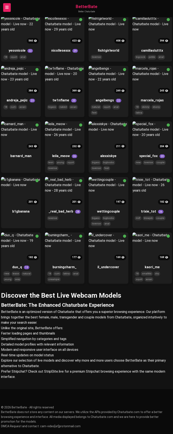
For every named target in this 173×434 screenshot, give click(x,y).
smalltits (146, 273)
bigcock (140, 57)
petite (152, 57)
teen (50, 162)
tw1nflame (64, 100)
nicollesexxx (64, 50)
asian (22, 107)
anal (23, 57)
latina (139, 112)
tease (16, 273)
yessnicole (20, 50)
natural (96, 107)
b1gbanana (21, 211)
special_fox (151, 156)
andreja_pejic (20, 100)
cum (13, 107)
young (60, 162)
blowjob (148, 218)
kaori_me (152, 267)
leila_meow (64, 156)
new (138, 162)
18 (5, 57)
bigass (52, 107)
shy (157, 273)
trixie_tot (151, 211)
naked (63, 107)
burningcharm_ (65, 267)
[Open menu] (7, 7)
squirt (14, 57)
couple (161, 162)
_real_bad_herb (64, 211)
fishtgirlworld (108, 50)
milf (138, 218)
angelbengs (108, 100)
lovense (96, 57)
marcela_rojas (152, 100)
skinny (145, 107)
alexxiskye (108, 156)
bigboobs (108, 162)
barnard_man (20, 156)
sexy (17, 279)
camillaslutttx (152, 50)
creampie (53, 279)
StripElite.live (54, 371)
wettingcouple (108, 211)
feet (94, 112)
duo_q (20, 267)
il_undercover (108, 267)
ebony (156, 107)
